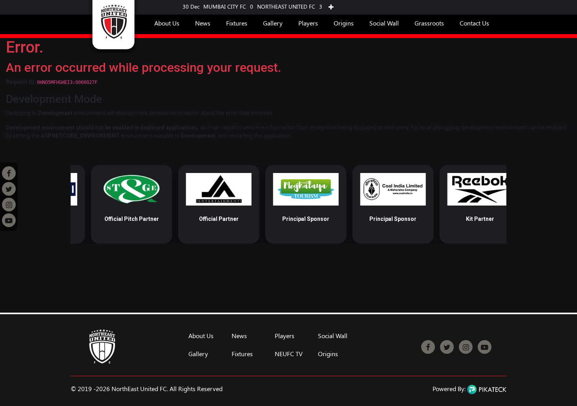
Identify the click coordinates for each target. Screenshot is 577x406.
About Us (166, 23)
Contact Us (474, 23)
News (202, 23)
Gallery (273, 23)
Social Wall (384, 23)
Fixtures (236, 23)
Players (308, 23)
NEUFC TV (289, 354)
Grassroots (429, 23)
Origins (344, 23)
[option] (111, 204)
